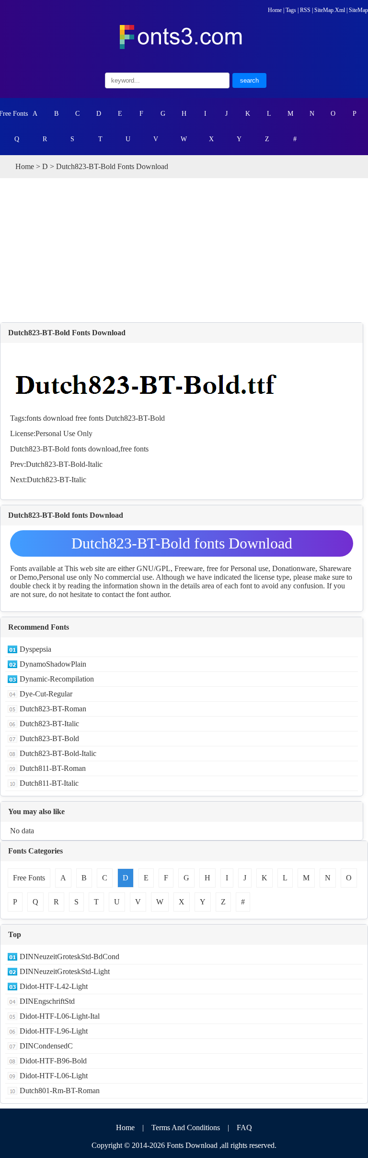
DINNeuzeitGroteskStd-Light (65, 971)
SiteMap (358, 10)
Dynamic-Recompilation (57, 679)
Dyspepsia (35, 649)
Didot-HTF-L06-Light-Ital (60, 1016)
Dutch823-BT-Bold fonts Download (181, 543)
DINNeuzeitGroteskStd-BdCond (69, 956)
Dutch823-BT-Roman (53, 709)
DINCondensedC (46, 1046)
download (58, 418)
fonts (33, 418)
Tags (291, 10)
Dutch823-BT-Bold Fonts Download (67, 333)
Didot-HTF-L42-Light (54, 986)
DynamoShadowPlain (53, 664)
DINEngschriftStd (47, 1001)
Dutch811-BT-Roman (53, 768)
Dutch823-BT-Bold (135, 418)
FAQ (244, 1127)
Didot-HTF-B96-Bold (53, 1061)
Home (275, 10)
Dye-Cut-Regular (46, 694)
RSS (305, 10)
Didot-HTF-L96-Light (54, 1031)
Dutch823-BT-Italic (56, 479)
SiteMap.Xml (329, 10)
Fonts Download (192, 1145)
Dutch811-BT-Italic (49, 783)
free (81, 418)
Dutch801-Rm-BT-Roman (60, 1090)
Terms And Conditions (185, 1127)
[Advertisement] (184, 250)
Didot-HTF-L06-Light (54, 1076)
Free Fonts (13, 113)
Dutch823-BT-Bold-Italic (64, 464)
